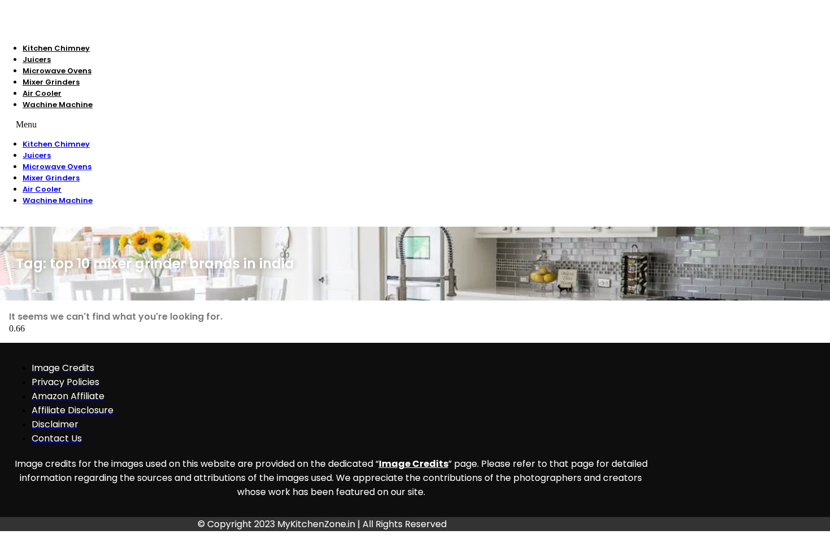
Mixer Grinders (51, 82)
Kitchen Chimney (56, 48)
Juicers (37, 59)
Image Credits (413, 463)
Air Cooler (42, 93)
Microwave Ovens (57, 70)
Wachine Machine (58, 104)
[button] (253, 125)
